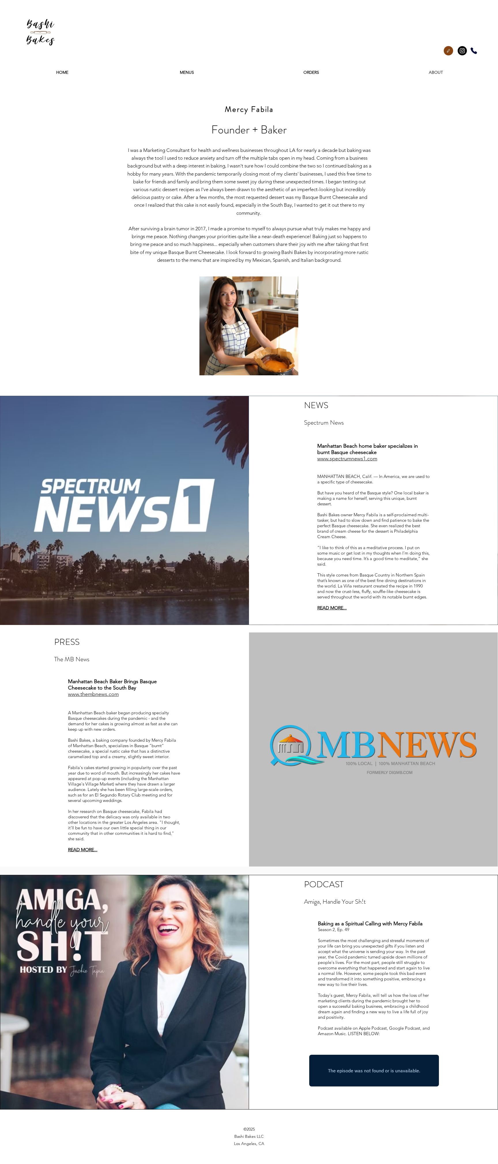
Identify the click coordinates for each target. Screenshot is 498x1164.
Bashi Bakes (328, 514)
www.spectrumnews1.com (347, 458)
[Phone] (473, 50)
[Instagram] (462, 50)
